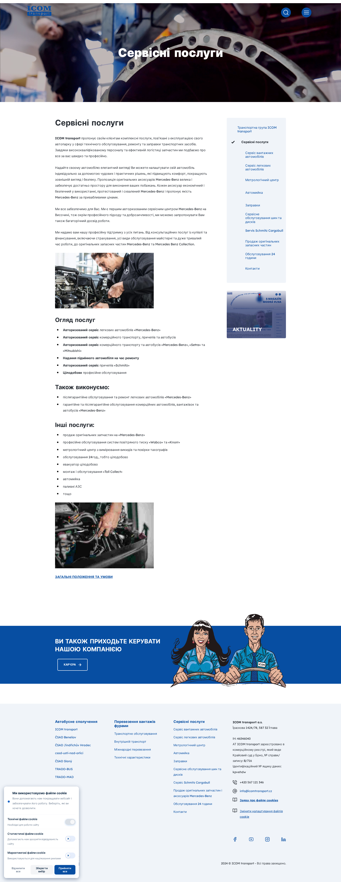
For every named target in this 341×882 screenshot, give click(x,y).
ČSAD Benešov (65, 737)
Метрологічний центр (262, 180)
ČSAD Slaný (63, 761)
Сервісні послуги (254, 142)
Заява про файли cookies (259, 800)
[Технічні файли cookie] (70, 822)
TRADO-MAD (64, 777)
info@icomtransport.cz (256, 791)
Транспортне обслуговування (135, 734)
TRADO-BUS (64, 769)
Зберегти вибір (42, 870)
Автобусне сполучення (76, 721)
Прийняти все (65, 870)
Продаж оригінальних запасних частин (262, 243)
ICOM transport (66, 729)
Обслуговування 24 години (260, 256)
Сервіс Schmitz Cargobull (191, 782)
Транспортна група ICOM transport (257, 129)
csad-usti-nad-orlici (69, 753)
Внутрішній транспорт (130, 741)
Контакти (252, 268)
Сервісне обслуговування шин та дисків (263, 218)
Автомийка (254, 193)
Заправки (252, 205)
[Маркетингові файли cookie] (70, 855)
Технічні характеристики (132, 757)
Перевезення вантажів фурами (134, 723)
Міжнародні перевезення (132, 749)
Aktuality (247, 329)
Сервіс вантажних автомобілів (259, 155)
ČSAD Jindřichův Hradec (73, 745)
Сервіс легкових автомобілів (258, 167)
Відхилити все (18, 870)
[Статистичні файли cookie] (70, 839)
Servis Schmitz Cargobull (264, 230)
